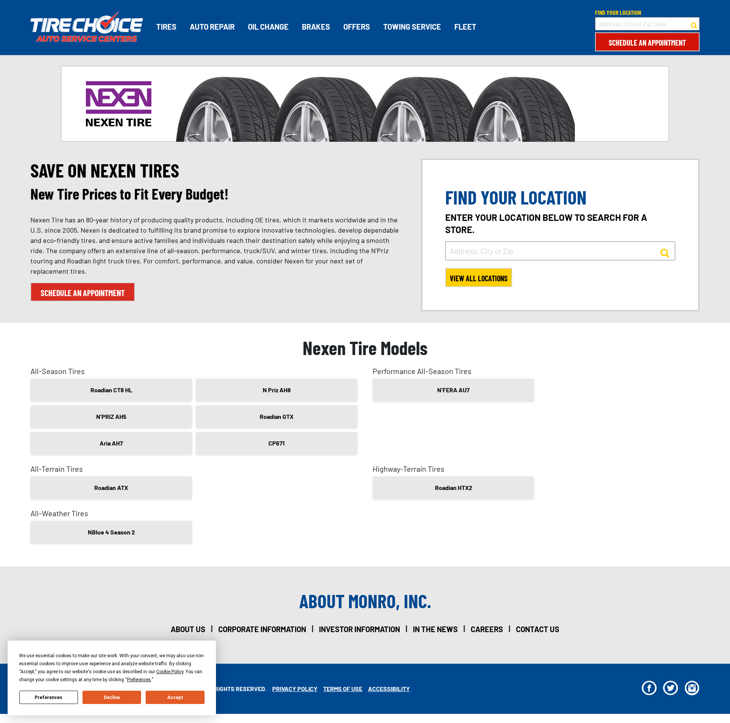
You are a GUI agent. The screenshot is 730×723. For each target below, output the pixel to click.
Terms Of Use (342, 688)
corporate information (262, 629)
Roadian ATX (111, 487)
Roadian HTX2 (453, 487)
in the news (435, 629)
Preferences (48, 697)
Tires (166, 26)
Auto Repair (212, 26)
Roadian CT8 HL (111, 389)
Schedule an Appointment (647, 42)
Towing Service (412, 26)
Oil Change (268, 26)
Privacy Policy (294, 688)
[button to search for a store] (694, 23)
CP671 (276, 443)
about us (188, 629)
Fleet (465, 26)
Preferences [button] (139, 679)
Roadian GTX (277, 416)
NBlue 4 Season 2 (111, 532)
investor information (359, 629)
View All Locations (479, 278)
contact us (537, 629)
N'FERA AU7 (453, 389)
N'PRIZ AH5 (111, 416)
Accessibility (389, 688)
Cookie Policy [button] (169, 671)
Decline (112, 697)
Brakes (316, 26)
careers (487, 629)
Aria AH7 (111, 443)
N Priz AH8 (277, 389)
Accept (175, 697)
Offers (356, 26)
